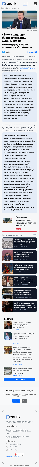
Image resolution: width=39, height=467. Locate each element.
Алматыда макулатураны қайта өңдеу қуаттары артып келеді (22, 370)
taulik (7, 52)
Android (16, 401)
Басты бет (4, 8)
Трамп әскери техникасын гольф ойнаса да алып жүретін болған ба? (26, 221)
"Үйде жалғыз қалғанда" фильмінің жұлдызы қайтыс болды (22, 324)
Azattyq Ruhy (30, 68)
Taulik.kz (22, 68)
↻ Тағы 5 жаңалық (19, 379)
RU (25, 4)
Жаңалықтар (15, 8)
